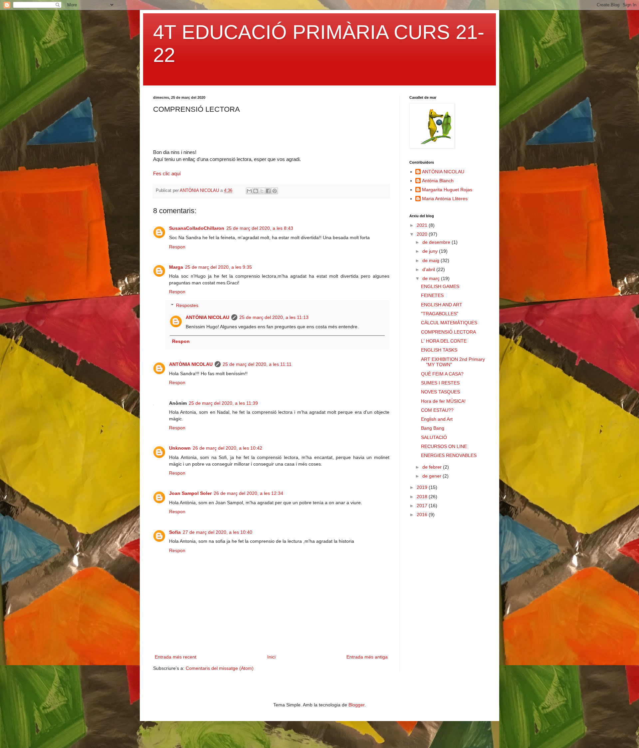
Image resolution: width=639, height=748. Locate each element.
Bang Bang (432, 428)
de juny (430, 251)
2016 (423, 514)
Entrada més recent (175, 657)
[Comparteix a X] (262, 191)
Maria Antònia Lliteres (445, 198)
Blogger (356, 704)
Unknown (180, 448)
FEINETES (432, 295)
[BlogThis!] (255, 191)
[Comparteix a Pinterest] (274, 191)
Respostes (187, 305)
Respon (177, 246)
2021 (423, 225)
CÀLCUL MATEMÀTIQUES (449, 322)
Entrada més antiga (367, 657)
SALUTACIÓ (434, 437)
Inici (271, 657)
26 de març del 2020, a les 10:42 (227, 448)
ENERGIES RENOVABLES (449, 455)
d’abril (429, 269)
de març (431, 278)
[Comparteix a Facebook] (268, 191)
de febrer (432, 467)
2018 (423, 496)
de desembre (437, 242)
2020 (423, 234)
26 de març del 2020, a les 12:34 (248, 493)
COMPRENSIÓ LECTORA (448, 332)
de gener (432, 476)
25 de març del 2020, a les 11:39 (223, 403)
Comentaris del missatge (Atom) (220, 668)
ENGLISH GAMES (440, 286)
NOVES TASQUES (440, 391)
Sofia (175, 532)
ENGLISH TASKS (439, 350)
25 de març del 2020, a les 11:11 (257, 364)
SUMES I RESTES (440, 382)
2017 (423, 505)
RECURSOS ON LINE (444, 446)
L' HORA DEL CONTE (444, 341)
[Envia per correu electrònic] (249, 191)
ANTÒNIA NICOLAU (207, 317)
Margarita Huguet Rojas (447, 189)
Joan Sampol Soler (190, 493)
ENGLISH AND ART (441, 304)
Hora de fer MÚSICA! (443, 401)
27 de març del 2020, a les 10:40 (217, 532)
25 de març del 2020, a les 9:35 (218, 267)
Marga (176, 267)
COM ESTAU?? (437, 410)
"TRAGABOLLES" (439, 313)
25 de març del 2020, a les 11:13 (274, 317)
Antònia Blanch (438, 180)
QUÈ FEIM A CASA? (442, 373)
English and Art (437, 419)
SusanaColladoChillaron (196, 228)
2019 (423, 487)
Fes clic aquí (167, 173)
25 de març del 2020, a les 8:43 (259, 228)
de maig (431, 260)
